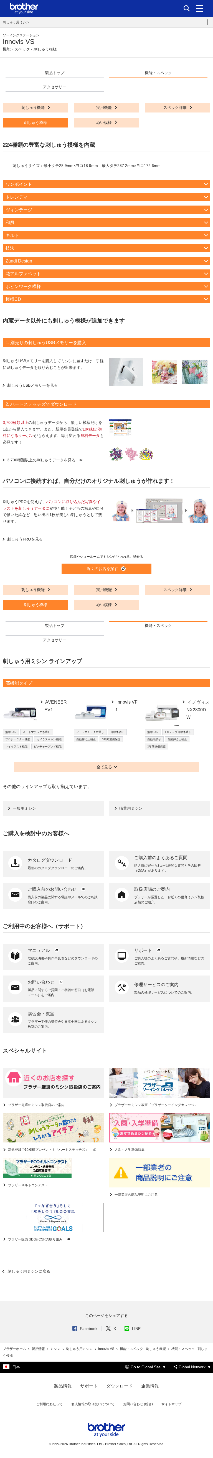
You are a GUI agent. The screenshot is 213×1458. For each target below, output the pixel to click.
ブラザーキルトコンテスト (27, 1185)
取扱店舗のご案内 (152, 889)
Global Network (193, 1367)
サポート (143, 950)
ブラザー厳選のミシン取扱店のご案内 (36, 1105)
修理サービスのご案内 (156, 984)
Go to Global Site (146, 1367)
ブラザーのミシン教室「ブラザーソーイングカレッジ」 (156, 1105)
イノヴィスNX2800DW (198, 709)
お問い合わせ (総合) (138, 1404)
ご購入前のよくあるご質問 (160, 857)
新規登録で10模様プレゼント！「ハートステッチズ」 (48, 1150)
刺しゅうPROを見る (25, 539)
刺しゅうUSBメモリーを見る (32, 385)
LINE (136, 1328)
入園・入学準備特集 (129, 1150)
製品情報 (39, 1349)
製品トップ (54, 73)
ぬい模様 (104, 122)
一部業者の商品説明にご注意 (136, 1195)
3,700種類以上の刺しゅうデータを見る (41, 460)
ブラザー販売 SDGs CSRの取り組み (35, 1239)
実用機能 (104, 107)
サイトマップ (171, 1404)
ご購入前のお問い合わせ (53, 889)
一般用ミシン (24, 808)
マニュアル (39, 950)
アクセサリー (54, 87)
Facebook (88, 1328)
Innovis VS (106, 1349)
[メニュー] (199, 8)
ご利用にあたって (49, 1404)
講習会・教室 (41, 1013)
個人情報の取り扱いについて (93, 1404)
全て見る (104, 767)
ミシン (55, 1349)
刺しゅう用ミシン (16, 22)
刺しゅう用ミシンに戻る (28, 1271)
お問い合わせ (41, 982)
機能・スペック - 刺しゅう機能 (143, 1349)
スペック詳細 (175, 107)
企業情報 (150, 1386)
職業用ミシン (131, 808)
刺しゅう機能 (33, 107)
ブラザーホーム (15, 1349)
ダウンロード (119, 1386)
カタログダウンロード (50, 860)
